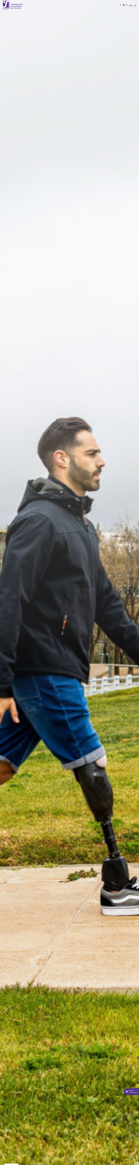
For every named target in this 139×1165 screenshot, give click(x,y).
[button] (132, 5)
